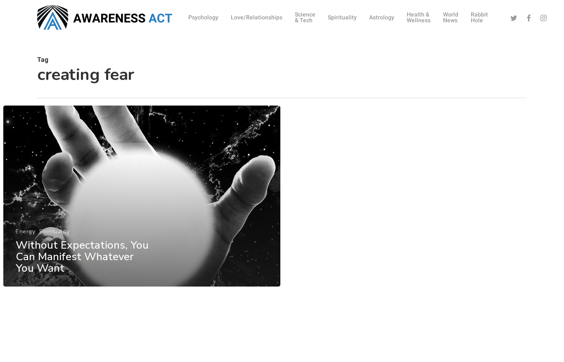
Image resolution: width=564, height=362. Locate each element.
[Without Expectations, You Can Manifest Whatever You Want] (141, 196)
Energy (25, 231)
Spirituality (54, 231)
